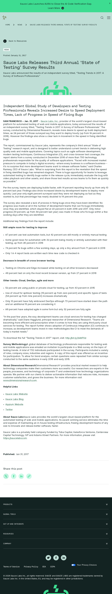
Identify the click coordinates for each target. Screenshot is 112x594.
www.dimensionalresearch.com (20, 381)
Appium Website (14, 405)
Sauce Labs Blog (14, 399)
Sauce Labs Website (16, 394)
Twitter (9, 410)
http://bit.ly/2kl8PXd (75, 338)
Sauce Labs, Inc (49, 121)
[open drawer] (108, 17)
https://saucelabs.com (15, 438)
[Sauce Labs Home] (3, 18)
